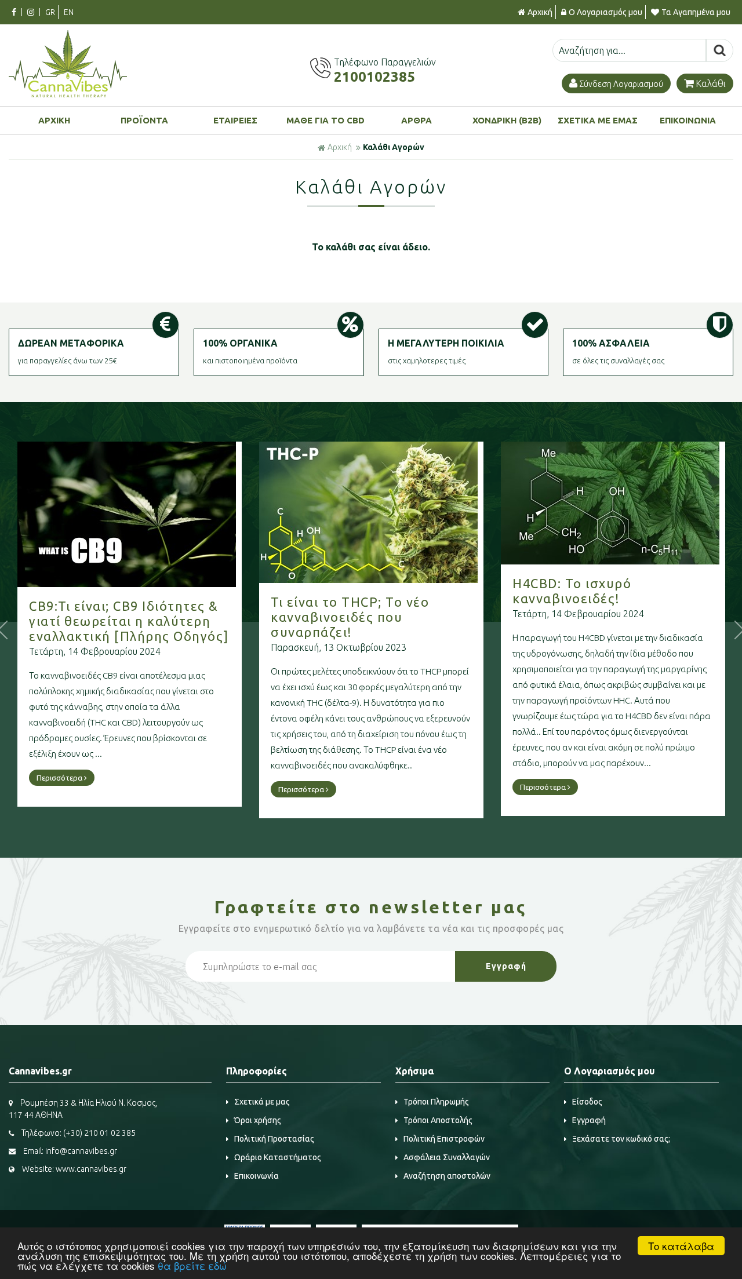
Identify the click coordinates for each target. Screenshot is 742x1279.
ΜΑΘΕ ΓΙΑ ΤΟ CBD (325, 120)
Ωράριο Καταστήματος (277, 1157)
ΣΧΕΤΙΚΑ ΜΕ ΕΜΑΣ (598, 120)
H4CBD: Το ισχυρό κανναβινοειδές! (571, 591)
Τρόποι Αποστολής (437, 1120)
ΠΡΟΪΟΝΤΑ (144, 120)
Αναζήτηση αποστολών (446, 1175)
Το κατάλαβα (681, 1245)
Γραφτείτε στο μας (371, 907)
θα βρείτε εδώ (192, 1265)
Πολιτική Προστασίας (274, 1138)
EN (69, 12)
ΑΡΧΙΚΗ (54, 120)
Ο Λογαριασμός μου (605, 12)
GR (50, 12)
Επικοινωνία (256, 1175)
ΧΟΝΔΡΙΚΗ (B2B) (506, 120)
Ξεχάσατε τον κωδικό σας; (621, 1138)
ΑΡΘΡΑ (416, 120)
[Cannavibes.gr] (68, 94)
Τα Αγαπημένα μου (695, 12)
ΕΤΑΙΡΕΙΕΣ (235, 120)
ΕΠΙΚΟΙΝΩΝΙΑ (688, 120)
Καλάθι (711, 83)
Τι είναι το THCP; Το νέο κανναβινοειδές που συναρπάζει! (350, 617)
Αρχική (540, 12)
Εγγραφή (589, 1120)
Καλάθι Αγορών (393, 147)
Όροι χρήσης (257, 1120)
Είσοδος (587, 1101)
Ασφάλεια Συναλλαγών (446, 1157)
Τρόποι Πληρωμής (436, 1101)
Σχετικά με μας (262, 1101)
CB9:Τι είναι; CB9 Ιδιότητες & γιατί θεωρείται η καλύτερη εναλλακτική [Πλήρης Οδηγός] (129, 621)
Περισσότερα (60, 778)
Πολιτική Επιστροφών (444, 1138)
